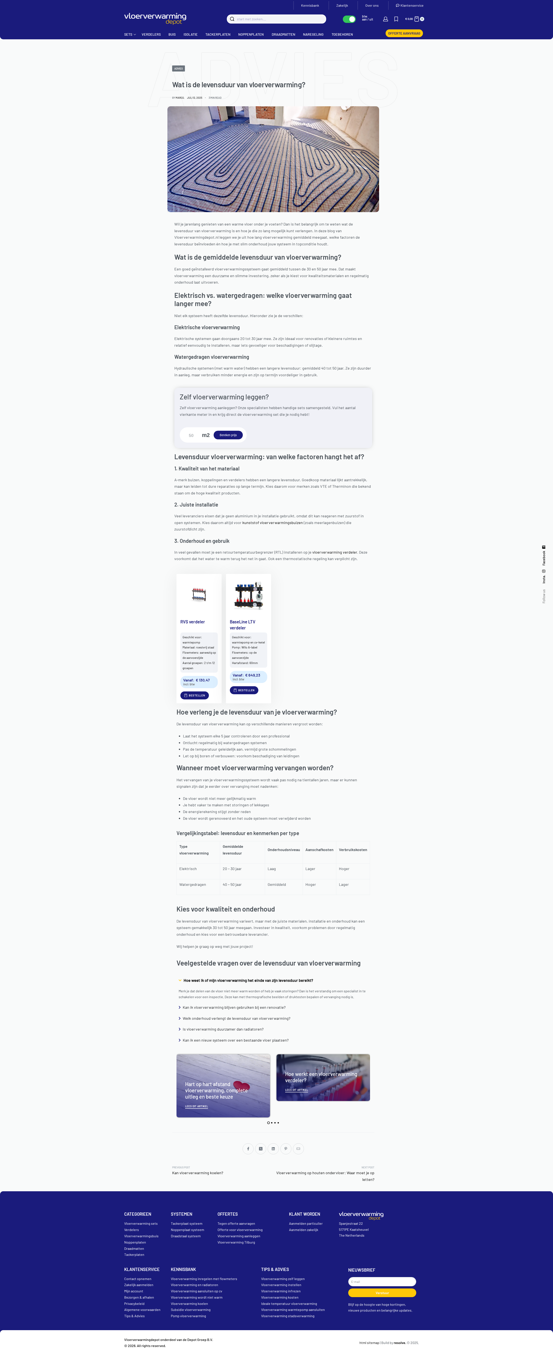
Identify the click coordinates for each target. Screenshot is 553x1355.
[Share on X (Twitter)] (260, 1148)
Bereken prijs (228, 435)
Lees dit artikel (196, 1106)
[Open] (396, 19)
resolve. (400, 1343)
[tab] (268, 1123)
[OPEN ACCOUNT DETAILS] (385, 19)
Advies (178, 68)
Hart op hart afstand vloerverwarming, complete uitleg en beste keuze (216, 1090)
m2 (206, 435)
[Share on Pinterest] (285, 1148)
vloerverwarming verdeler (334, 552)
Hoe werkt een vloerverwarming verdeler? (321, 1077)
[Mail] (298, 1148)
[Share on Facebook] (248, 1148)
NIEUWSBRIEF (361, 1269)
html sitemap (369, 1343)
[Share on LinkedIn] (273, 1148)
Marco (180, 97)
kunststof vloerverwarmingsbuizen (272, 522)
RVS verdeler (192, 621)
